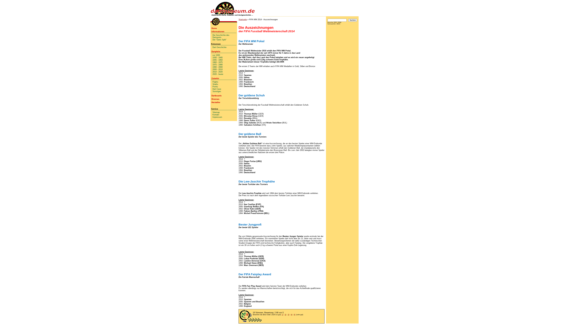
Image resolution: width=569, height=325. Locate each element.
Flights (215, 82)
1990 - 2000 (217, 67)
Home (214, 28)
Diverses (215, 99)
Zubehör (215, 78)
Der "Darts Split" (219, 40)
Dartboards (216, 96)
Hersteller (215, 102)
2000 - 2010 (217, 69)
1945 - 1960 (217, 60)
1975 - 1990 (217, 65)
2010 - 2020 (217, 72)
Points (215, 87)
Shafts (215, 84)
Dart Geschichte (219, 47)
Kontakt (215, 115)
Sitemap (216, 112)
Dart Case (216, 89)
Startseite (243, 19)
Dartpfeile (215, 51)
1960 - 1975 (217, 62)
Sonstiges (216, 91)
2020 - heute (217, 74)
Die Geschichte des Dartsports (220, 36)
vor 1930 (216, 55)
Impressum (217, 117)
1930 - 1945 (217, 57)
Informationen (217, 31)
